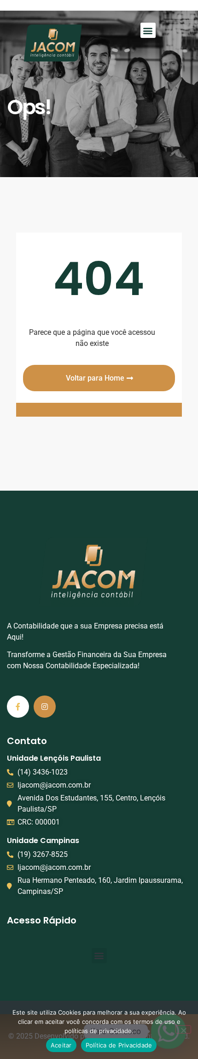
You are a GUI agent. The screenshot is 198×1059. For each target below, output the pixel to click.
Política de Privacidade (119, 1045)
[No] (183, 1029)
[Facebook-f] (18, 707)
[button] (148, 30)
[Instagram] (45, 707)
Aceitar (61, 1045)
